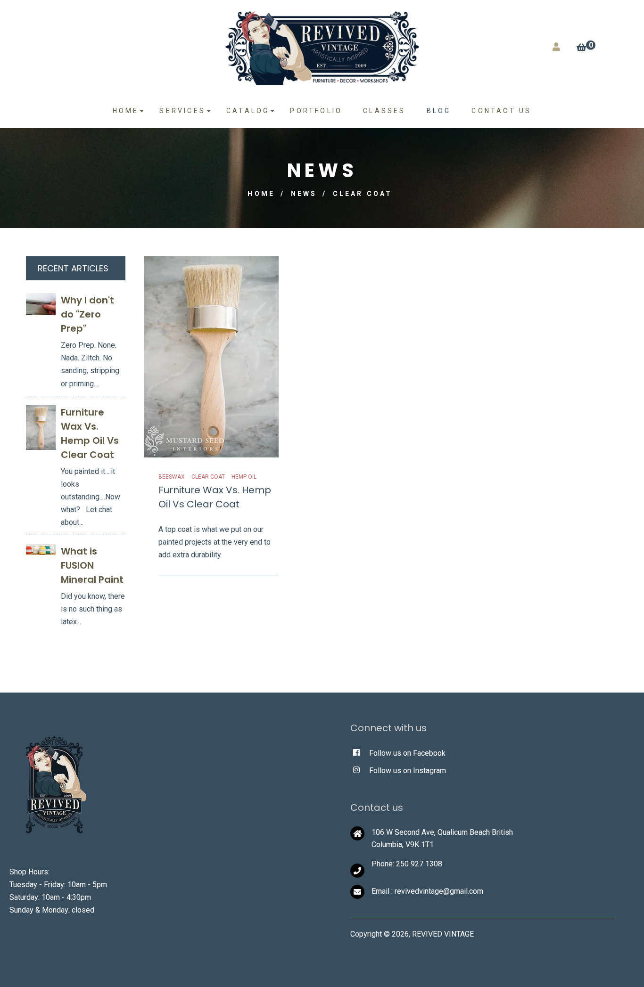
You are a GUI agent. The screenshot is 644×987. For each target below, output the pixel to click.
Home (261, 193)
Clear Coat (208, 476)
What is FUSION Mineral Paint (92, 565)
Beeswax (171, 476)
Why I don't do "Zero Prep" (87, 314)
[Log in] (556, 47)
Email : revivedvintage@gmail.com (427, 891)
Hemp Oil (243, 476)
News (304, 193)
